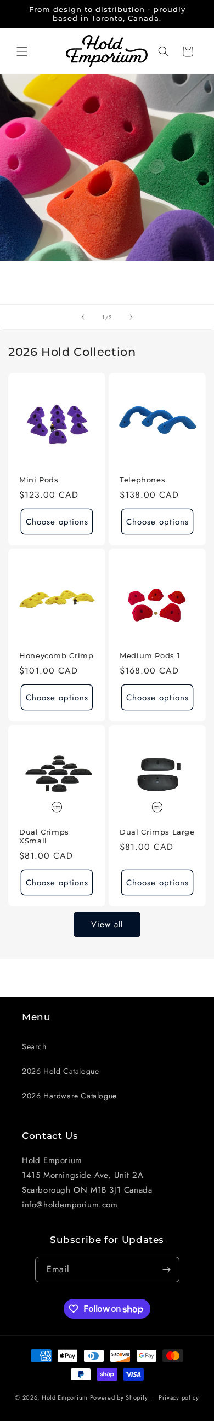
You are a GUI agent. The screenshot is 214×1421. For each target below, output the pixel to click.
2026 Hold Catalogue (60, 1071)
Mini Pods (39, 480)
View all (107, 924)
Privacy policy (179, 1397)
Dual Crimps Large (157, 832)
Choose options (57, 522)
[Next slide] (131, 317)
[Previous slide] (83, 317)
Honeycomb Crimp (56, 656)
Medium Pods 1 (150, 656)
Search (34, 1046)
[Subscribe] (167, 1269)
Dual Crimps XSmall (44, 836)
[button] (22, 51)
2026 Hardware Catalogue (69, 1095)
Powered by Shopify (119, 1397)
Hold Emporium (65, 1397)
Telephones (142, 480)
